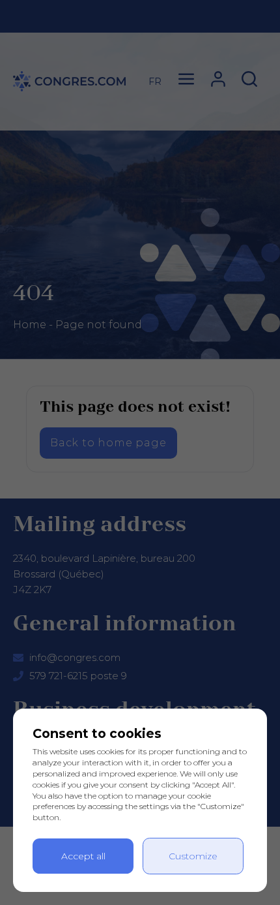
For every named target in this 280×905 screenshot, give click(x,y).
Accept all (83, 856)
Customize (193, 856)
